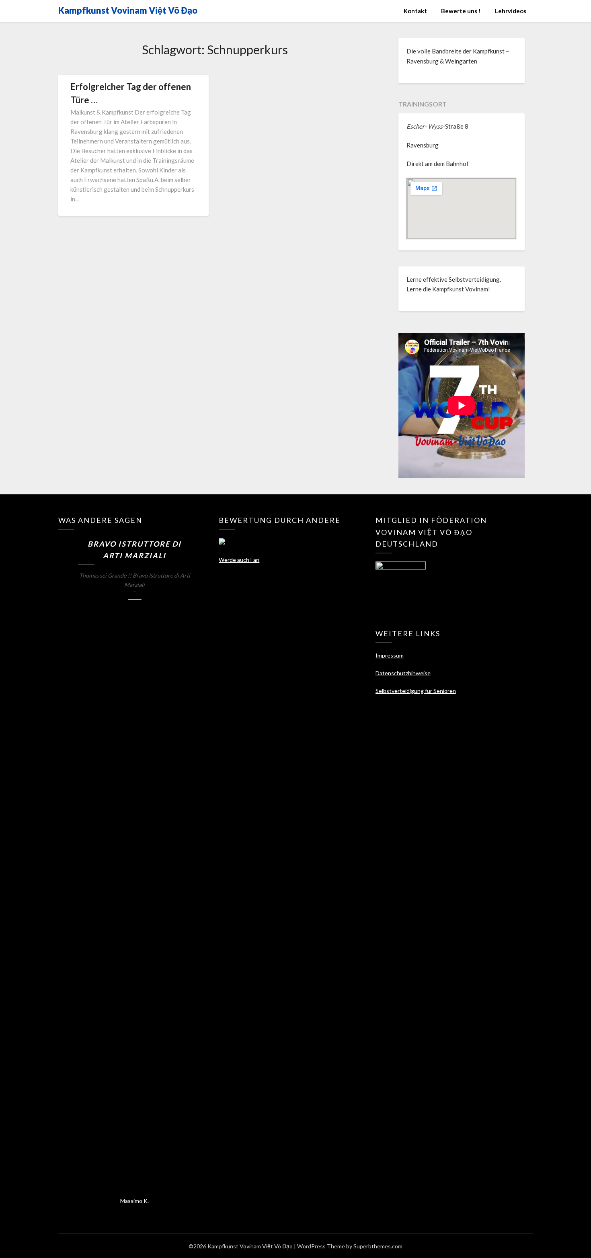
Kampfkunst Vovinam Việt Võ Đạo (127, 10)
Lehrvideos (510, 10)
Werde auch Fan (239, 559)
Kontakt (415, 10)
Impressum (390, 655)
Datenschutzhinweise (403, 673)
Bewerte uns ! (461, 10)
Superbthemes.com (377, 1246)
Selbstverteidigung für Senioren (416, 690)
